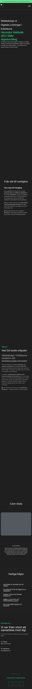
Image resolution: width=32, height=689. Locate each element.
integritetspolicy (20, 678)
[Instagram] (16, 684)
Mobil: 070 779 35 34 (6, 643)
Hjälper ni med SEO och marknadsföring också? (11, 600)
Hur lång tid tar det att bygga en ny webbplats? (14, 590)
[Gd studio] (3, 6)
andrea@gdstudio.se (6, 650)
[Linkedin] (21, 684)
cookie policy (11, 678)
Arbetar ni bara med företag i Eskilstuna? (12, 595)
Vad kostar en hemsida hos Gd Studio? (13, 585)
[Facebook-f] (10, 684)
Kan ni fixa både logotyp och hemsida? (12, 605)
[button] (15, 585)
